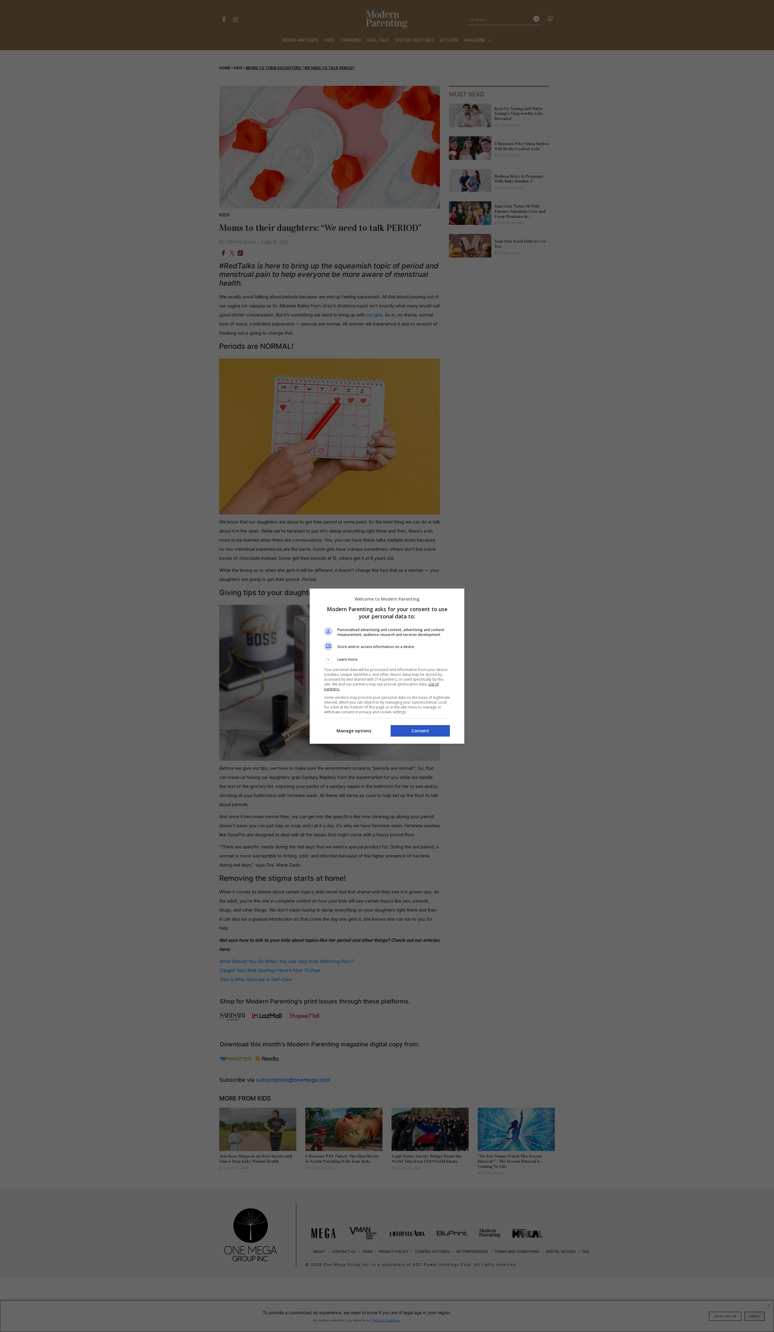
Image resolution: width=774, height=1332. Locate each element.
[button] (387, 659)
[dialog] (387, 666)
